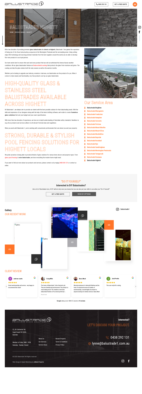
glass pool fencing (11, 157)
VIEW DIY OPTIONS (84, 194)
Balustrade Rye (92, 144)
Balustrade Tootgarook (95, 154)
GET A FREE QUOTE (120, 4)
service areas (20, 32)
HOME (12, 32)
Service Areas (43, 345)
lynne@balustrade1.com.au (110, 343)
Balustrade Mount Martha (96, 127)
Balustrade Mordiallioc (95, 134)
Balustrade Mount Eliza (95, 131)
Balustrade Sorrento (94, 121)
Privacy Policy (60, 345)
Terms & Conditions (61, 342)
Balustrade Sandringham (96, 147)
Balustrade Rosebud (94, 141)
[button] (135, 286)
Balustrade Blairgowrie (95, 111)
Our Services (42, 342)
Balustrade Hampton (94, 118)
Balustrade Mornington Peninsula (99, 150)
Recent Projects (61, 339)
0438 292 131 (102, 4)
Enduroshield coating (40, 65)
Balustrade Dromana (94, 157)
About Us (41, 339)
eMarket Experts (39, 362)
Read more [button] (44, 294)
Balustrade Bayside (94, 137)
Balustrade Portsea (94, 124)
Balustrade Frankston (95, 114)
